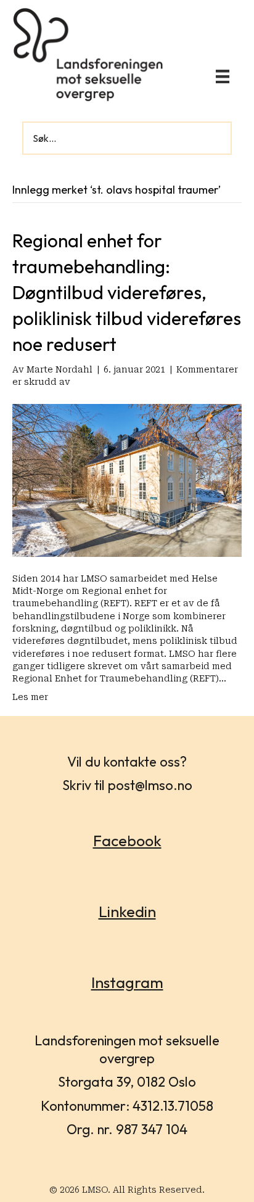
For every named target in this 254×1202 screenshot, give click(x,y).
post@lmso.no (150, 785)
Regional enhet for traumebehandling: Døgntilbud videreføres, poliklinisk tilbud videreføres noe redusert (126, 292)
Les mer (30, 697)
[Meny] (222, 76)
